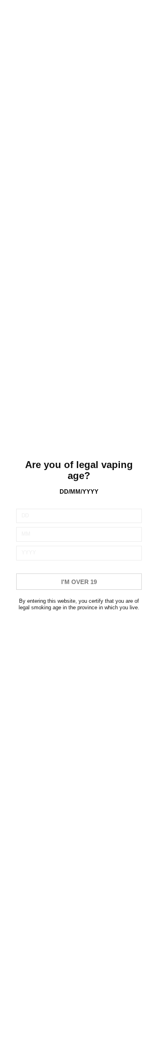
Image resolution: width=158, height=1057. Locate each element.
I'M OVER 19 (79, 581)
